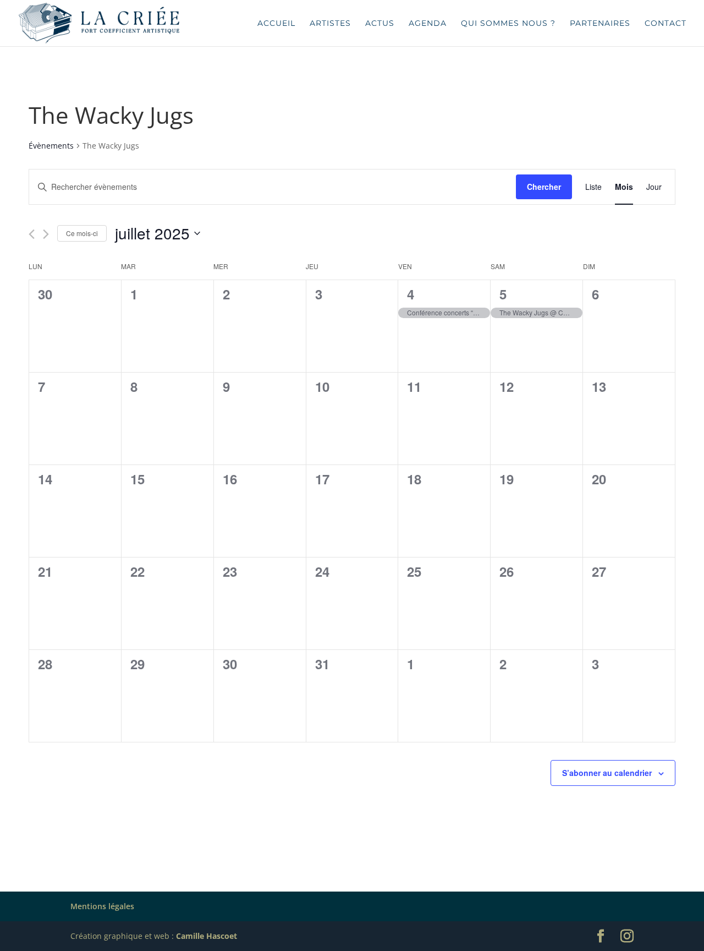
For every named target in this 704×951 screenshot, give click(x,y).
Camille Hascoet (206, 936)
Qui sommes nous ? (508, 23)
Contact (665, 23)
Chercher (544, 186)
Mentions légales (102, 906)
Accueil (276, 23)
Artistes (330, 23)
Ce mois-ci (82, 233)
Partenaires (600, 23)
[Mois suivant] (46, 234)
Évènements (51, 145)
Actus (379, 23)
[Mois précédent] (32, 234)
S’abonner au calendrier (607, 772)
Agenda (428, 23)
